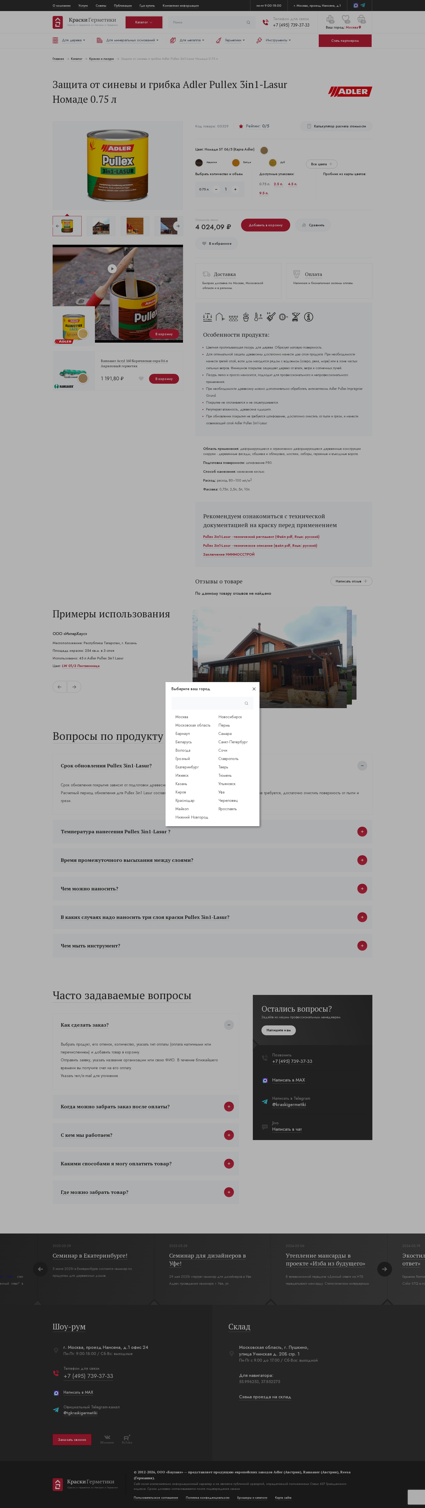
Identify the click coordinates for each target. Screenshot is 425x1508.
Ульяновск (227, 784)
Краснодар (185, 800)
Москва (181, 717)
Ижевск (182, 775)
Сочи (222, 750)
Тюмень (225, 775)
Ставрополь (228, 759)
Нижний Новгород (191, 817)
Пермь (224, 725)
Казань (181, 784)
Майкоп (182, 809)
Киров (180, 792)
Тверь (223, 767)
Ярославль (227, 809)
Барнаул (182, 733)
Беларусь (183, 742)
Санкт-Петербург (233, 742)
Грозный (182, 759)
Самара (225, 733)
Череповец (228, 800)
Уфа (221, 792)
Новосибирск (230, 717)
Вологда (182, 750)
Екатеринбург (187, 767)
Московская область (193, 725)
